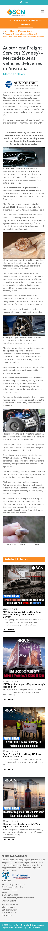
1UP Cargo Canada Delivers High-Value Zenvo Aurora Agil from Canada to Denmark (22, 614)
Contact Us (7, 915)
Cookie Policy (34, 927)
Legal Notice (7, 927)
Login (25, 2)
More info (25, 24)
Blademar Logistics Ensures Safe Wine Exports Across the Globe (21, 825)
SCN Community (9, 910)
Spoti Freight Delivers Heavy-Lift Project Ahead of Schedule (23, 755)
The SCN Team (8, 907)
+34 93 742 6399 (11, 895)
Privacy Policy (20, 927)
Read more (9, 630)
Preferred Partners (10, 912)
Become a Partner (10, 904)
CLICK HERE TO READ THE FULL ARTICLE (24, 544)
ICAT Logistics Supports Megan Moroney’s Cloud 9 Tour (24, 685)
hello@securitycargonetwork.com (19, 898)
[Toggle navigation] (42, 11)
